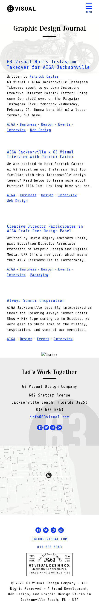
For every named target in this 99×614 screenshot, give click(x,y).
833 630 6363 (49, 547)
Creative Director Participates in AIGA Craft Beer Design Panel (45, 228)
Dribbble (59, 427)
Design (47, 124)
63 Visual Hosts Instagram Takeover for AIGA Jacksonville (48, 64)
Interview (16, 130)
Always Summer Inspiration (35, 300)
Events (64, 124)
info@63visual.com (49, 417)
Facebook (40, 427)
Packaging (39, 275)
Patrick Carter (44, 76)
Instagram (52, 427)
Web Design (40, 130)
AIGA (11, 124)
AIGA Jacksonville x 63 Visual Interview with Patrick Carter (40, 154)
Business (28, 124)
